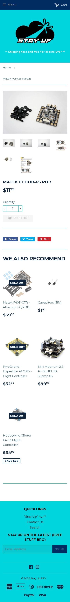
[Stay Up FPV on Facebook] (31, 567)
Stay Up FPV (38, 578)
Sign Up (60, 549)
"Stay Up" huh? (35, 516)
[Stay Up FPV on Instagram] (37, 567)
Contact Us (35, 522)
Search (35, 527)
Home (7, 67)
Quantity (9, 202)
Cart (63, 5)
